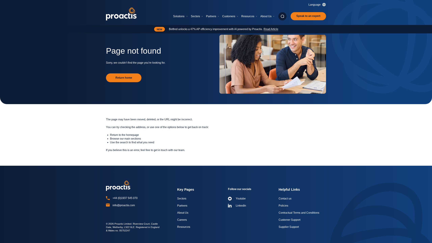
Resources (247, 16)
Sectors (195, 16)
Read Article (271, 29)
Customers (228, 16)
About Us (266, 16)
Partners (211, 16)
